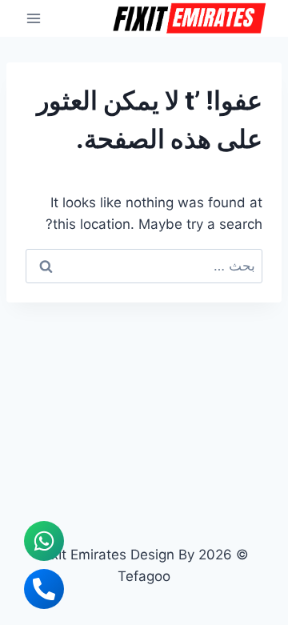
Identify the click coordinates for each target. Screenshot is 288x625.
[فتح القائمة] (34, 18)
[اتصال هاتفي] (44, 589)
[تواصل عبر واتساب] (44, 541)
